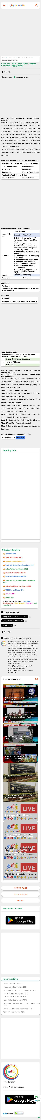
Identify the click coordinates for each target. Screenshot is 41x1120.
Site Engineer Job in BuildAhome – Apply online (18, 816)
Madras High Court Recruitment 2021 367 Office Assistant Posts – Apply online (20, 717)
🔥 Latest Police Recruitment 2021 (15, 577)
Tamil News (27, 601)
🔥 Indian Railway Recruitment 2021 (15, 569)
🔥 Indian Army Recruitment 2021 (14, 561)
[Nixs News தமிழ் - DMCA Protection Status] (8, 1114)
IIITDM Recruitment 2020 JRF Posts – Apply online (19, 777)
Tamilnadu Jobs (8, 603)
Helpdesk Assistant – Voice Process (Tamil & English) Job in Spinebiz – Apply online (20, 874)
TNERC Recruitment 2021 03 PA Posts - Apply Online (20, 698)
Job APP (29, 603)
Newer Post (20, 888)
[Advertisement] (20, 32)
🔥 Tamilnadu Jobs (9, 554)
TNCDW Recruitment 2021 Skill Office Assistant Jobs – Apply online (20, 757)
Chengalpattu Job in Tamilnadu (10, 60)
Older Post (20, 894)
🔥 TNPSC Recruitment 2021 (12, 558)
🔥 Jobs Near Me (9, 594)
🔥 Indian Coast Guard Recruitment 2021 (17, 586)
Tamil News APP (20, 603)
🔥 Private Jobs (8, 598)
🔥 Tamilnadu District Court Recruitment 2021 (18, 565)
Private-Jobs (12, 57)
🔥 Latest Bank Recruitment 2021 (14, 573)
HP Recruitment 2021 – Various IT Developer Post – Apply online (18, 737)
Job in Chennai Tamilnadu (25, 57)
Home (3, 57)
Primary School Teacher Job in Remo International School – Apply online (19, 835)
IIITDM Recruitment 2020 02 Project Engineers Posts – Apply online (19, 796)
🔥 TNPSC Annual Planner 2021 (13, 590)
